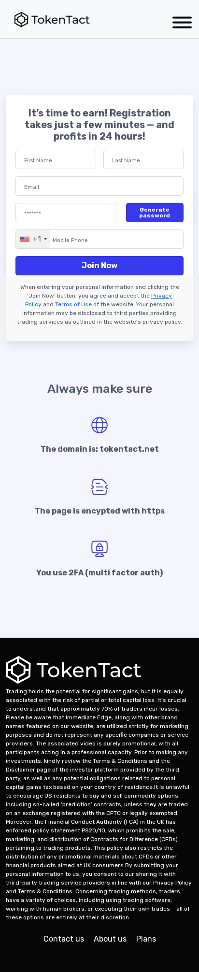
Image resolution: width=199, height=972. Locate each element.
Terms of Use (73, 304)
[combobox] (33, 239)
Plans (146, 938)
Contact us (63, 938)
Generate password (154, 212)
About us (110, 938)
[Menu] (182, 24)
